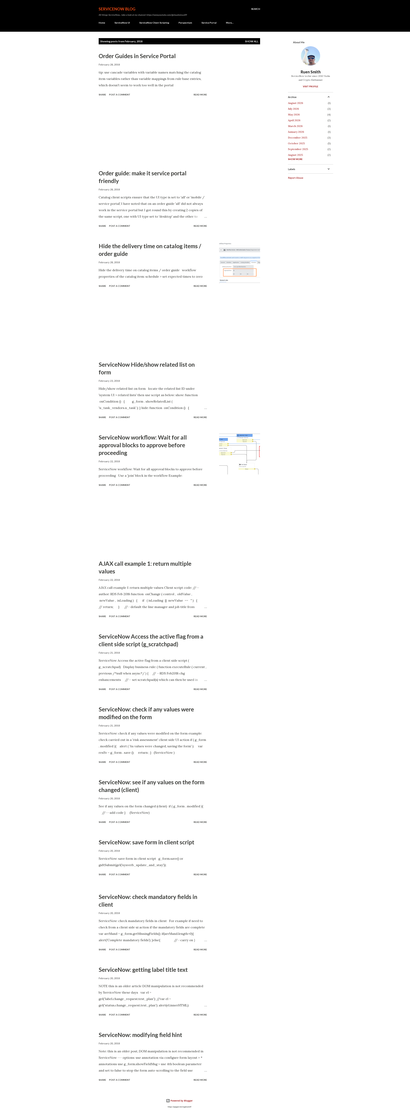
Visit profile (310, 86)
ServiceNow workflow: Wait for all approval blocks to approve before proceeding (143, 445)
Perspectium (185, 22)
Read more (200, 94)
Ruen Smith (311, 71)
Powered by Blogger (181, 1100)
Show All (251, 41)
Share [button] (102, 94)
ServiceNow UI (122, 22)
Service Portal (209, 22)
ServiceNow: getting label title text (143, 969)
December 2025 (297, 137)
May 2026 (294, 114)
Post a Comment (119, 94)
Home (102, 22)
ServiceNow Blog (117, 9)
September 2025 (298, 149)
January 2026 (296, 131)
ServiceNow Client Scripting (154, 22)
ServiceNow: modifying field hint (140, 1034)
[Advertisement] (153, 133)
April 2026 (294, 120)
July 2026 (293, 108)
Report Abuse (295, 177)
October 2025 (296, 143)
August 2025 (295, 154)
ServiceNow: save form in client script (146, 842)
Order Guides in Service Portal (137, 55)
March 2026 (295, 126)
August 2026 (295, 103)
